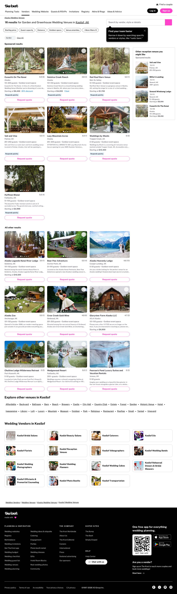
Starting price (10, 30)
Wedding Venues (28, 502)
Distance (41, 30)
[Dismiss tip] (145, 31)
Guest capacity (27, 30)
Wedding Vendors (13, 502)
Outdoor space (55, 30)
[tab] (20, 72)
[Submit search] (168, 22)
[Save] (41, 51)
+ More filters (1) (90, 30)
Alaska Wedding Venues (14, 18)
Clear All (20, 38)
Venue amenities (72, 30)
